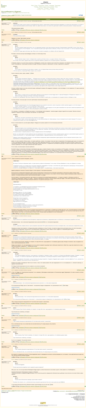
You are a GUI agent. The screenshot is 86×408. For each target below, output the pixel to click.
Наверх (3, 154)
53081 (13, 359)
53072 (13, 250)
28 (24, 12)
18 (13, 12)
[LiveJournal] (80, 15)
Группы (47, 5)
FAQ (33, 5)
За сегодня (47, 8)
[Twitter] (79, 15)
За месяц (53, 9)
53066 (13, 42)
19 (14, 12)
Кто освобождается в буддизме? (11, 11)
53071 (13, 233)
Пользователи (41, 5)
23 (72, 391)
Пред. (6, 12)
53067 (13, 156)
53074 (13, 279)
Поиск (36, 5)
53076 (13, 305)
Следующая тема (80, 17)
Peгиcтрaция (58, 5)
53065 (13, 32)
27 (23, 12)
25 (21, 12)
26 (22, 12)
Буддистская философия (26, 15)
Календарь (52, 5)
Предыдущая (73, 17)
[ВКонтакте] (82, 15)
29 (25, 12)
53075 (13, 291)
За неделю (52, 8)
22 (71, 391)
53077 (13, 317)
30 (81, 391)
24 (20, 12)
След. (28, 12)
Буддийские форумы (17, 15)
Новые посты (40, 8)
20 (15, 12)
